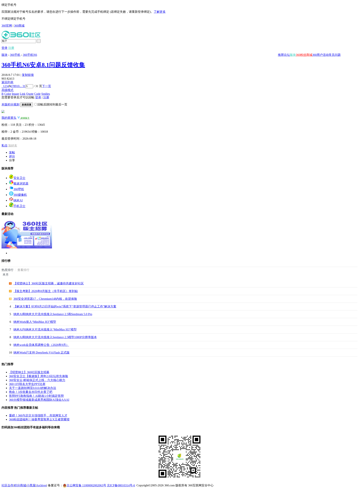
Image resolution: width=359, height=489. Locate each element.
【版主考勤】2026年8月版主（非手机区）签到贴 (45, 291)
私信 (4, 145)
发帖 (12, 152)
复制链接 (28, 74)
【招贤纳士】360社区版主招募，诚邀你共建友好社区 (48, 283)
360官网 (6, 25)
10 (17, 86)
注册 (11, 47)
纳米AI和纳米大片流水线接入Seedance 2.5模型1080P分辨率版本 (55, 337)
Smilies (45, 93)
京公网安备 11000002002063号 (86, 485)
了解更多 (160, 11)
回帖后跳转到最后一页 (52, 104)
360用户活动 (320, 54)
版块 (293, 54)
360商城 (19, 25)
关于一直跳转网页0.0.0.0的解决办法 (32, 388)
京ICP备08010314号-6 (121, 485)
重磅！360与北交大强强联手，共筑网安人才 (38, 415)
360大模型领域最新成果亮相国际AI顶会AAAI (39, 399)
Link (22, 93)
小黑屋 (31, 485)
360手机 (15, 54)
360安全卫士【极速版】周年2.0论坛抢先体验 (38, 376)
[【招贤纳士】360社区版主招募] (26, 247)
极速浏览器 (20, 183)
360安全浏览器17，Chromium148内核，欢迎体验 (45, 298)
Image (15, 93)
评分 (12, 156)
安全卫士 (19, 177)
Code (37, 93)
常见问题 (335, 54)
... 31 (22, 86)
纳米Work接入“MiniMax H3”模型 (34, 321)
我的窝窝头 (8, 117)
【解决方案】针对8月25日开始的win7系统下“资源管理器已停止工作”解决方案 (64, 306)
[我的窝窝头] (2, 112)
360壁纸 (18, 189)
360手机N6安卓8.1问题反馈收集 (43, 64)
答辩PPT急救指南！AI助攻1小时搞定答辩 (36, 395)
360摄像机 (20, 194)
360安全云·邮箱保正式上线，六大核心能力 (37, 380)
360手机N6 (30, 54)
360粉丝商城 (304, 54)
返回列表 (7, 82)
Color (7, 93)
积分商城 (20, 485)
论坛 (287, 54)
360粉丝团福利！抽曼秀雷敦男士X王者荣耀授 (39, 419)
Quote (29, 93)
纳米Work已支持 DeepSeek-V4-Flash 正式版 (41, 352)
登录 (4, 47)
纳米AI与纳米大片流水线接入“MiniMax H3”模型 (45, 329)
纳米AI (18, 200)
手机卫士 (19, 206)
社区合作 (7, 485)
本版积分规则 (10, 104)
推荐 (281, 54)
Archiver (41, 485)
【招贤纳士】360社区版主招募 (29, 372)
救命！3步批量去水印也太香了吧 (30, 391)
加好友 (12, 145)
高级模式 (7, 90)
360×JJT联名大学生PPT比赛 (27, 384)
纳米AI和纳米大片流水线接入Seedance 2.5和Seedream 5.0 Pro (52, 314)
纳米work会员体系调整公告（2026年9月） (41, 344)
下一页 (46, 86)
